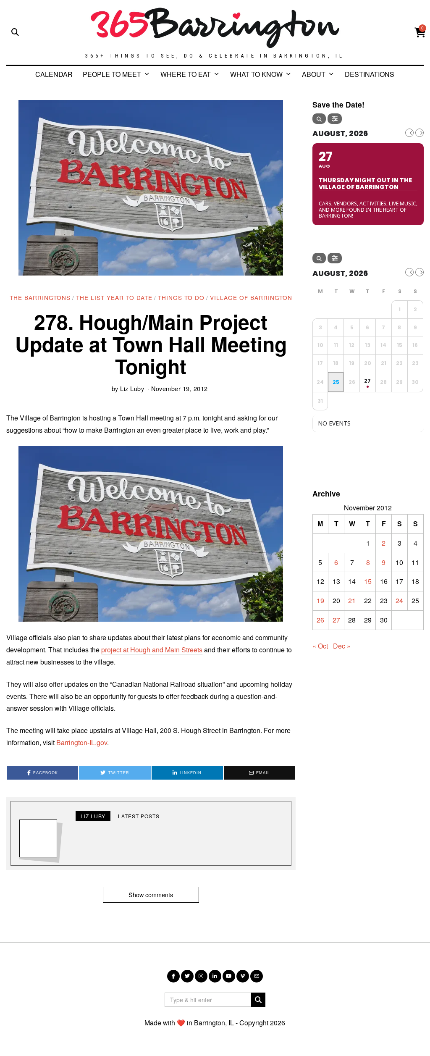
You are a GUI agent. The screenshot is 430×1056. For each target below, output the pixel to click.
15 (368, 581)
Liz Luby (132, 388)
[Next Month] (419, 133)
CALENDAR (54, 74)
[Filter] (335, 118)
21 (352, 600)
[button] (258, 1000)
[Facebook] (173, 976)
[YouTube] (229, 976)
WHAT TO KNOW (256, 74)
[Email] (256, 976)
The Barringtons (40, 297)
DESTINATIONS (369, 74)
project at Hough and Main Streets (151, 649)
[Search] (319, 118)
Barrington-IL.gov (81, 742)
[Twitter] (187, 976)
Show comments (150, 894)
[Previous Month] (409, 133)
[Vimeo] (242, 976)
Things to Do (181, 297)
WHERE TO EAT (185, 74)
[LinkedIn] (215, 976)
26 (320, 620)
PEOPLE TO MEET (112, 74)
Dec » (342, 646)
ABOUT (313, 74)
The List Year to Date (114, 297)
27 (336, 620)
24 (399, 600)
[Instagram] (201, 976)
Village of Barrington (251, 297)
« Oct (320, 646)
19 (320, 600)
